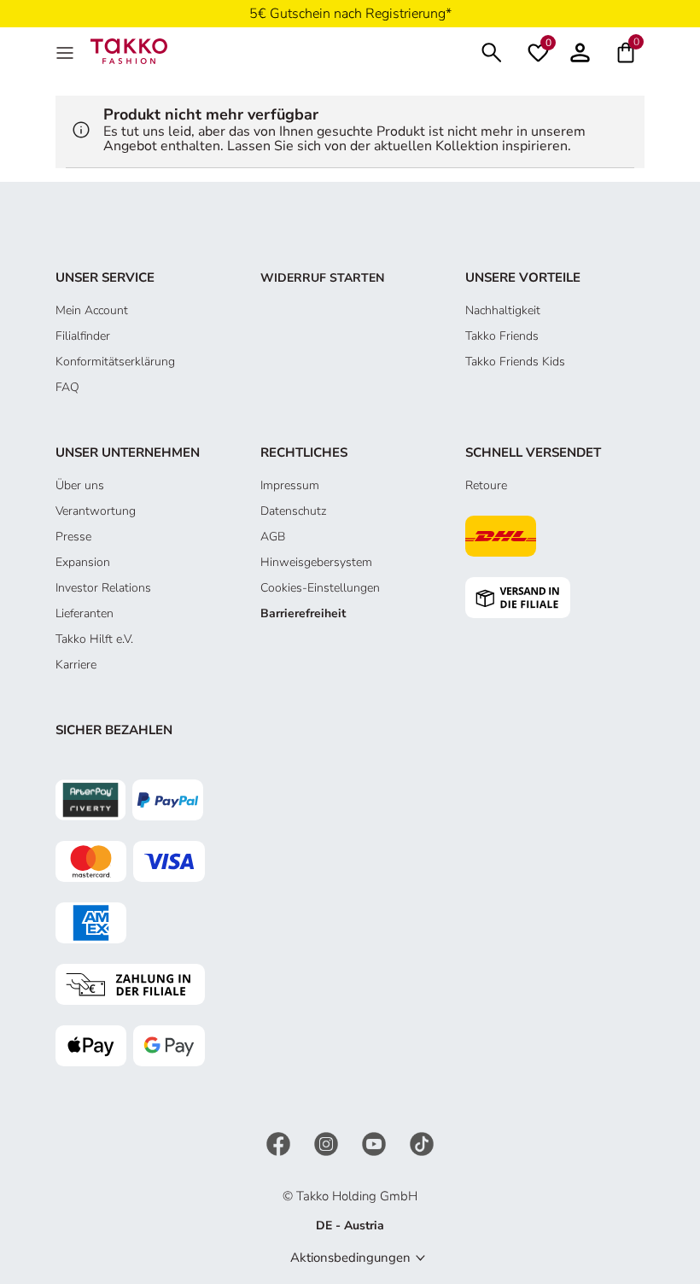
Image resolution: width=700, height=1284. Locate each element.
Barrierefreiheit (303, 613)
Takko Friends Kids (515, 361)
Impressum (289, 485)
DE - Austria (350, 1225)
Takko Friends (502, 336)
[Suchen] (491, 50)
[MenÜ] (66, 51)
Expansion (82, 562)
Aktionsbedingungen (350, 1257)
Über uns (79, 485)
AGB (272, 536)
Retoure (486, 485)
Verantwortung (95, 511)
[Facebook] (280, 1143)
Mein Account (91, 310)
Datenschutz (293, 511)
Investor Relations (103, 588)
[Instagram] (327, 1143)
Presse (73, 536)
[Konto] (580, 51)
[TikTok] (422, 1143)
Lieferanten (84, 613)
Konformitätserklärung (115, 361)
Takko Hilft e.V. (94, 639)
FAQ (67, 387)
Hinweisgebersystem (316, 562)
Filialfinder (82, 336)
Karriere (75, 665)
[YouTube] (375, 1143)
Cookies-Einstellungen (320, 588)
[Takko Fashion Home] (128, 50)
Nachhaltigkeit (502, 310)
